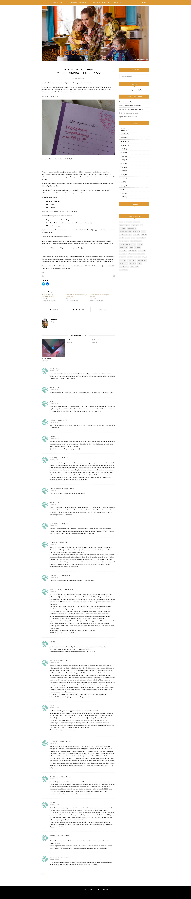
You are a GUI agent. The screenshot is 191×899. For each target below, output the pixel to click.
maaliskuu (125, 138)
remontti (138, 257)
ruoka (145, 257)
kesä (121, 237)
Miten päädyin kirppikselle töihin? (130, 106)
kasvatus (136, 234)
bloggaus (137, 222)
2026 (123, 128)
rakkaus (122, 257)
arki (121, 222)
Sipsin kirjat (57, 2)
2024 (124, 152)
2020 (124, 167)
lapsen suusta (124, 241)
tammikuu (125, 145)
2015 (124, 186)
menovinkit (123, 247)
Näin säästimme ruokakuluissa (129, 113)
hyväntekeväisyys (125, 231)
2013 (124, 193)
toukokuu (125, 130)
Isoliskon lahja (97, 340)
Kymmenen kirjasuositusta (128, 117)
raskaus (130, 257)
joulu (144, 231)
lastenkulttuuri (136, 241)
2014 (124, 189)
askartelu (128, 222)
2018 (124, 174)
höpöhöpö (136, 231)
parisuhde (142, 250)
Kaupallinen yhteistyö (100, 2)
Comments (53, 310)
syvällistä (133, 263)
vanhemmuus (124, 266)
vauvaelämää (135, 266)
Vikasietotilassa (47, 359)
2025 (124, 149)
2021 (124, 163)
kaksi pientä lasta (125, 234)
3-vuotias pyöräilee (125, 102)
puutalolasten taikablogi (76, 2)
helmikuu (125, 141)
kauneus (144, 234)
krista (103, 309)
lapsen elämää (140, 237)
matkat (140, 244)
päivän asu (131, 253)
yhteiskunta (124, 269)
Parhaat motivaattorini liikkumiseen (131, 109)
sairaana (123, 260)
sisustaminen (142, 260)
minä (131, 247)
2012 (124, 197)
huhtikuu (125, 134)
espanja (122, 228)
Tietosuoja (117, 2)
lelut (133, 244)
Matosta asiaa (72, 340)
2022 (124, 160)
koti (133, 237)
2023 (124, 156)
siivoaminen (131, 260)
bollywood (135, 225)
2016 (124, 182)
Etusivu (45, 2)
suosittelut (123, 263)
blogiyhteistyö (124, 225)
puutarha (123, 253)
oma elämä (123, 250)
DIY (142, 225)
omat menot (132, 250)
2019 (124, 171)
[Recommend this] (43, 272)
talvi (139, 263)
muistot (137, 247)
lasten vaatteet (125, 244)
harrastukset (131, 228)
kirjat (127, 237)
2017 (124, 178)
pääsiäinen (140, 253)
